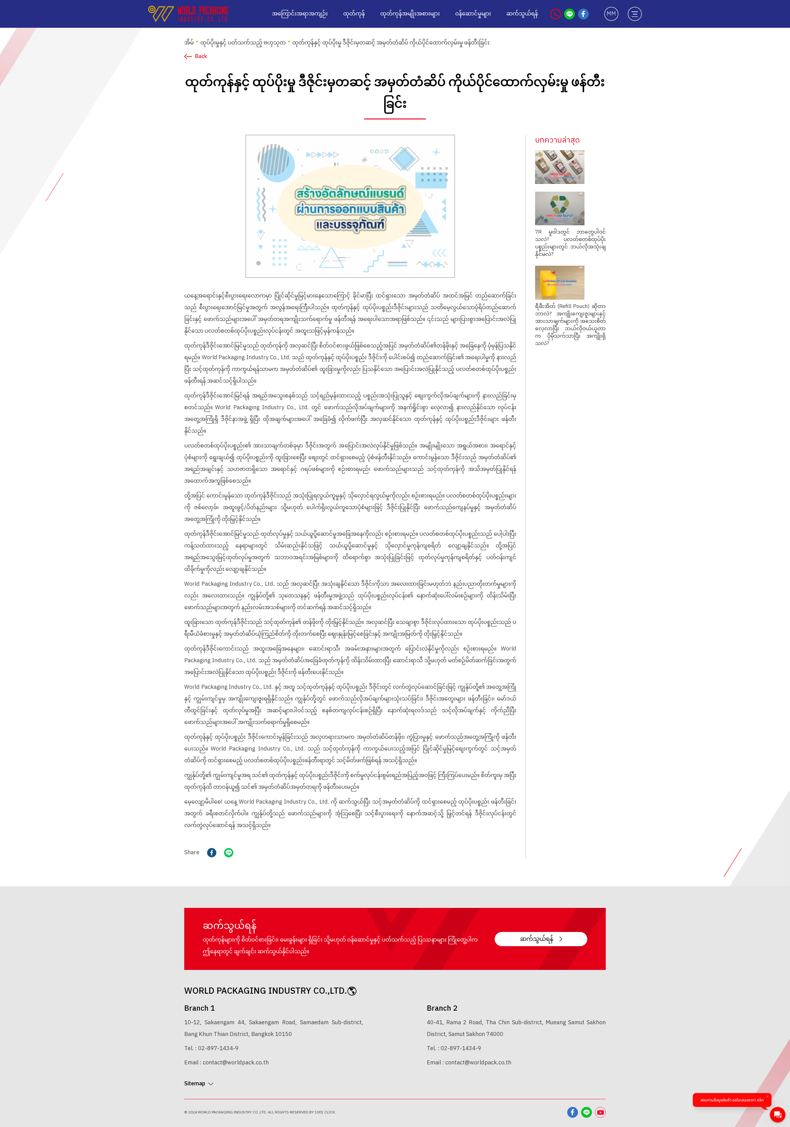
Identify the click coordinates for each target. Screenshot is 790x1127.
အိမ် (189, 43)
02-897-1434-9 (218, 1048)
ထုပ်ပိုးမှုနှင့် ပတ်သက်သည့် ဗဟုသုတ (243, 43)
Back (201, 56)
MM (611, 14)
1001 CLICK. (325, 1112)
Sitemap (194, 1083)
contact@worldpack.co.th (236, 1062)
